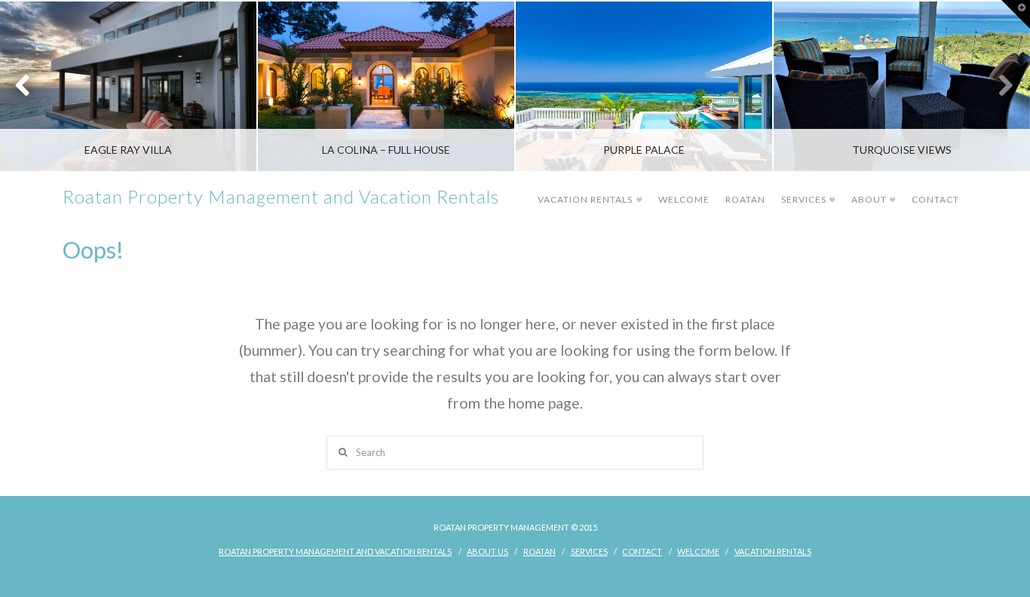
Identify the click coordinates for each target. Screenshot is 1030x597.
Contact (935, 199)
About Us (487, 551)
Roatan (745, 199)
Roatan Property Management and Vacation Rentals (281, 197)
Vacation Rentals (588, 189)
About (871, 189)
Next (998, 86)
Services (806, 189)
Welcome (684, 199)
